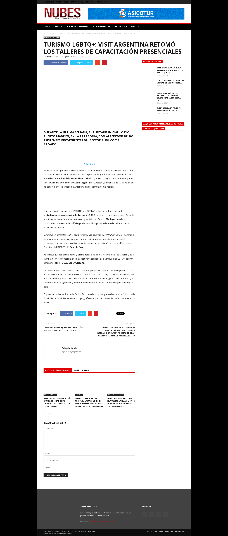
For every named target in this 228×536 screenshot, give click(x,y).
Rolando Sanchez (53, 57)
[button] (181, 26)
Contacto (101, 2)
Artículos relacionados (57, 370)
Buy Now (90, 2)
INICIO (48, 26)
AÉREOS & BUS (120, 26)
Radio (73, 2)
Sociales (56, 38)
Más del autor (81, 370)
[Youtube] (182, 2)
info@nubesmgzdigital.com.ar (103, 521)
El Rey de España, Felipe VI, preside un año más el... (169, 109)
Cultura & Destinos (115, 395)
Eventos (47, 38)
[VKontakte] (178, 2)
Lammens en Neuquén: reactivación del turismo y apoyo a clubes (63, 328)
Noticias (159, 531)
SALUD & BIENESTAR (100, 26)
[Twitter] (174, 2)
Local (81, 2)
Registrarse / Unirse (53, 2)
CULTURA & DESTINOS (77, 26)
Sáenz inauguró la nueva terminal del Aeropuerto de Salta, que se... (170, 70)
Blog (66, 2)
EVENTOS (135, 26)
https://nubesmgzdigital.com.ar (71, 352)
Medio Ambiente (50, 395)
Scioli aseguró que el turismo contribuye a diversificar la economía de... (169, 96)
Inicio (46, 34)
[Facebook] (169, 2)
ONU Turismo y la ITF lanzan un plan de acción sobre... (170, 81)
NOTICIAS (59, 26)
